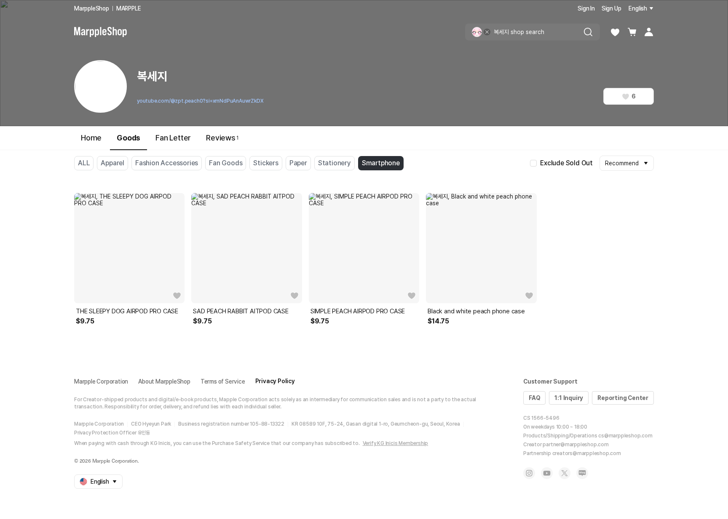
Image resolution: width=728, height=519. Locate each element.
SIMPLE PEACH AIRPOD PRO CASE (357, 311)
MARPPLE (128, 8)
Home (91, 137)
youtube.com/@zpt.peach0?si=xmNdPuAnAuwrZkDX (200, 101)
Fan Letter (173, 137)
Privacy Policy (275, 381)
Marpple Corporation (101, 381)
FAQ (534, 398)
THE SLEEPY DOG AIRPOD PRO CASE (127, 311)
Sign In (586, 8)
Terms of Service (223, 381)
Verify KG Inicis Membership (395, 443)
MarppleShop (91, 8)
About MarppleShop (164, 381)
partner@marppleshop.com (575, 445)
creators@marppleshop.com (586, 453)
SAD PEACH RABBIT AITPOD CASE (240, 311)
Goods (128, 137)
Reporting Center (622, 398)
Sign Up (611, 8)
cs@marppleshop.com (625, 436)
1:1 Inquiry (568, 398)
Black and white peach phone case (476, 311)
